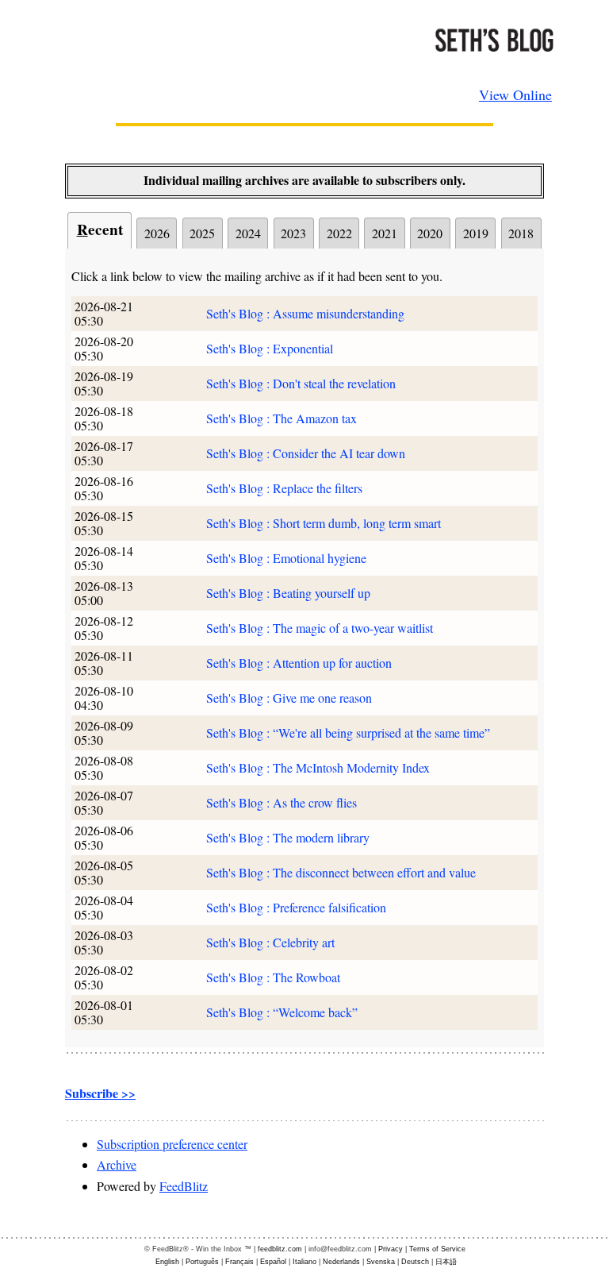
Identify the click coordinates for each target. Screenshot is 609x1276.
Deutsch (415, 1262)
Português (202, 1262)
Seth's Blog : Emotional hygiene (286, 557)
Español (273, 1262)
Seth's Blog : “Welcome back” (282, 1012)
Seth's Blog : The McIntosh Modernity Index (318, 767)
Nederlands (341, 1262)
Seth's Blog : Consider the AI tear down (305, 453)
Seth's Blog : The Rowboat (273, 977)
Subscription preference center (172, 1143)
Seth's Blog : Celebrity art (270, 942)
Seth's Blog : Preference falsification (296, 907)
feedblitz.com (280, 1249)
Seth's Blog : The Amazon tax (281, 418)
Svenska (380, 1262)
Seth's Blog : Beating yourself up (288, 592)
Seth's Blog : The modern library (288, 837)
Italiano (304, 1262)
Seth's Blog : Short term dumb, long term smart (323, 523)
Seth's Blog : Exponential (269, 348)
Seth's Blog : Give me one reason (289, 697)
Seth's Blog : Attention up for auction (299, 662)
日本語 (446, 1262)
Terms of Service (437, 1249)
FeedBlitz (183, 1186)
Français (239, 1262)
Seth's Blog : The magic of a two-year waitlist (319, 627)
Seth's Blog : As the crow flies (281, 802)
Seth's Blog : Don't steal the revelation (301, 383)
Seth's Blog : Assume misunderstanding (305, 313)
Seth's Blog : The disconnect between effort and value (341, 872)
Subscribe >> (100, 1093)
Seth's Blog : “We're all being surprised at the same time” (348, 732)
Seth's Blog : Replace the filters (284, 488)
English (167, 1262)
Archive (116, 1164)
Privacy (390, 1249)
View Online (515, 94)
